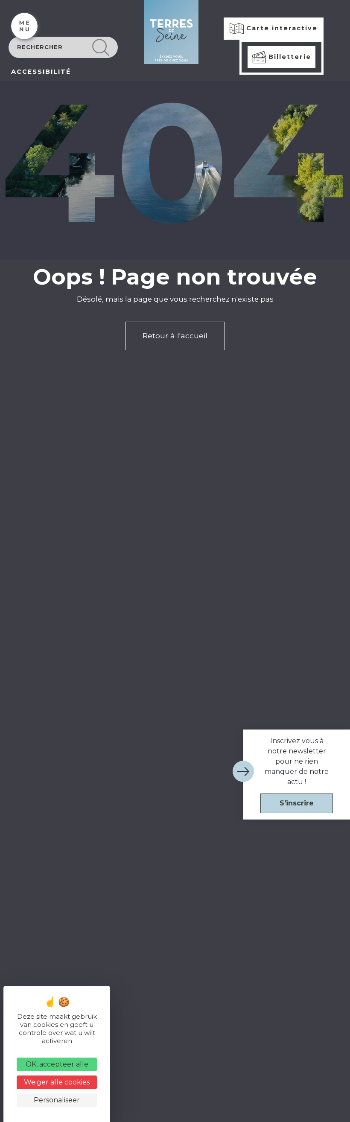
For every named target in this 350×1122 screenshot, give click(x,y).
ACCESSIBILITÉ (41, 72)
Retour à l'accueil (175, 335)
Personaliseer (57, 1100)
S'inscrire (297, 803)
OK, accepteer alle (57, 1064)
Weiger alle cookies (57, 1082)
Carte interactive (281, 28)
